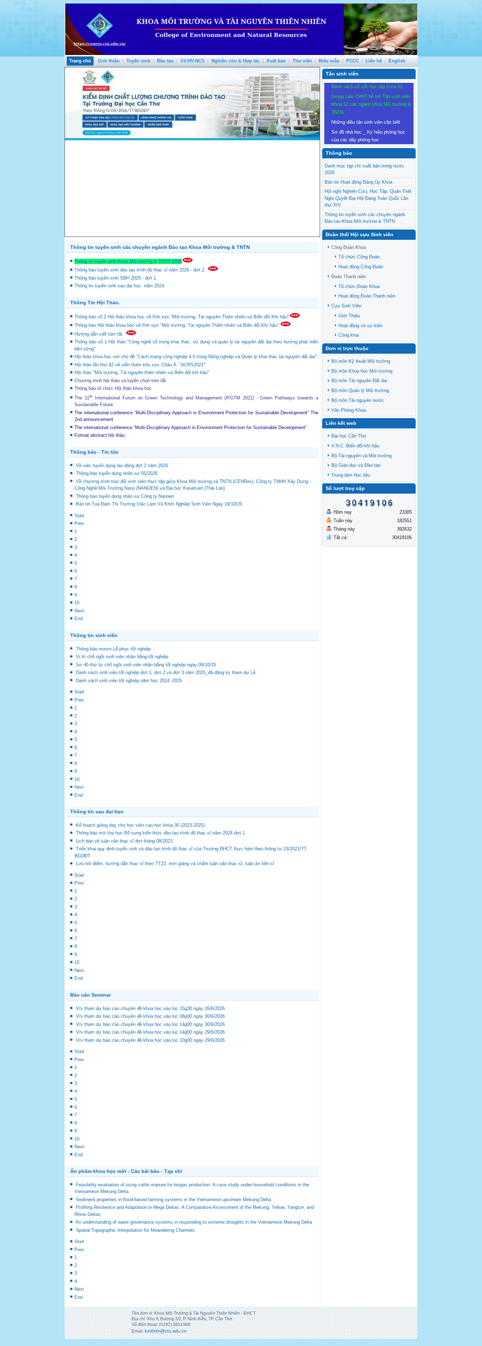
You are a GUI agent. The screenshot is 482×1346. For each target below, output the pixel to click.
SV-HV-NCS (192, 60)
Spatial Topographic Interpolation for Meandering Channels (135, 1230)
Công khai (348, 335)
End (78, 618)
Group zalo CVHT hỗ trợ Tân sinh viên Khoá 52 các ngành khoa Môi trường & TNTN (371, 104)
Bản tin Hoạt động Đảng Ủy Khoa (358, 182)
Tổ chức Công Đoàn (359, 256)
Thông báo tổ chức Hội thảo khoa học (113, 388)
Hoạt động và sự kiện (360, 325)
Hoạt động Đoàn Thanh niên (366, 296)
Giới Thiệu (349, 315)
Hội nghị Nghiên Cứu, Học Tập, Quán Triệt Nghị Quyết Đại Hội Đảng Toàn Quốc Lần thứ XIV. (368, 198)
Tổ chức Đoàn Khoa (359, 286)
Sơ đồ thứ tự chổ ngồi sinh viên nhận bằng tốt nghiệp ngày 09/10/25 (146, 664)
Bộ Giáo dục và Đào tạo (355, 465)
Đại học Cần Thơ (348, 436)
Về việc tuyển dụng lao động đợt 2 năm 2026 (122, 465)
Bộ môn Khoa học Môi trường (361, 371)
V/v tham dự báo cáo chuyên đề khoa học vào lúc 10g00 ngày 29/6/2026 (150, 1040)
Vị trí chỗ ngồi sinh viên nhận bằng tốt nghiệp (122, 656)
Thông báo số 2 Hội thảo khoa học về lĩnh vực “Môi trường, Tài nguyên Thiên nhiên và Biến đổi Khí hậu (180, 316)
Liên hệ (374, 60)
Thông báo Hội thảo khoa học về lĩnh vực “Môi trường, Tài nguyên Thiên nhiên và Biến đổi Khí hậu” (177, 325)
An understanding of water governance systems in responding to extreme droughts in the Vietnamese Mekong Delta (194, 1222)
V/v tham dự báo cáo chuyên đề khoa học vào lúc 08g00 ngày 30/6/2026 (150, 1016)
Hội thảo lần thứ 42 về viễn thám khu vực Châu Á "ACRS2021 (139, 364)
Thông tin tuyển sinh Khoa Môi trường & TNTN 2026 (128, 261)
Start (79, 515)
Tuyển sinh (138, 60)
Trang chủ (80, 60)
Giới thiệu (109, 60)
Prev (79, 523)
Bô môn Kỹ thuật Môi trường (360, 361)
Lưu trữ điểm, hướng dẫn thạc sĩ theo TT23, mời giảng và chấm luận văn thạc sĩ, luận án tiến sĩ (175, 863)
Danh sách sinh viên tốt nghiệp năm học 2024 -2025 (129, 680)
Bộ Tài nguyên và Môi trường (361, 455)
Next (79, 610)
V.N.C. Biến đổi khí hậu (355, 445)
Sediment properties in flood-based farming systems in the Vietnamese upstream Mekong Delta (173, 1199)
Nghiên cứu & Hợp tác (235, 60)
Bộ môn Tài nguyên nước (357, 400)
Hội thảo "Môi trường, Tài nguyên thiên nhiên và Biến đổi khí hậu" (141, 372)
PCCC (352, 60)
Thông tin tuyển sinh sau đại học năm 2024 (119, 285)
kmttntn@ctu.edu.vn (165, 1331)
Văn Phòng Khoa (348, 410)
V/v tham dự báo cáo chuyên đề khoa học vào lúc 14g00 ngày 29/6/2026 (150, 1032)
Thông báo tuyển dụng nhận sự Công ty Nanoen (125, 496)
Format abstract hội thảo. (100, 435)
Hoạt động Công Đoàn (360, 266)
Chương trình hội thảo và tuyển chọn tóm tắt (120, 380)
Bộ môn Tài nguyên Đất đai (359, 380)
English (396, 60)
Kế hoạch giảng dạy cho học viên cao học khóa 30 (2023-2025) (140, 825)
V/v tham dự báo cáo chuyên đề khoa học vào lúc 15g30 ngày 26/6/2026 (150, 1008)
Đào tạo (165, 60)
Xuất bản (276, 60)
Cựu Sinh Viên (346, 305)
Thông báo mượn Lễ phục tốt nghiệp (113, 648)
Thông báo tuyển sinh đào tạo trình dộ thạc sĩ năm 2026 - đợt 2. (140, 270)
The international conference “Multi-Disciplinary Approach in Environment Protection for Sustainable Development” (191, 412)
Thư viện (302, 60)
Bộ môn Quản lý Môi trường (360, 390)
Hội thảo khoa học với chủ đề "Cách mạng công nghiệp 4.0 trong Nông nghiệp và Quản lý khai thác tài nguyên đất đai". (196, 356)
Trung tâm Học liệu (350, 475)
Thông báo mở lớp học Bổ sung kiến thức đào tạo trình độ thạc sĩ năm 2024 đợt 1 (160, 833)
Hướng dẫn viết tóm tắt (99, 334)
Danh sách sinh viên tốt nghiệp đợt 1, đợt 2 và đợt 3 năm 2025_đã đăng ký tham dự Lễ (165, 672)
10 (76, 602)
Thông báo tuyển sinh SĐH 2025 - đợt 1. (116, 278)
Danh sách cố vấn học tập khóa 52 (367, 86)
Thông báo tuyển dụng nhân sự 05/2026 (116, 473)
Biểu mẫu (329, 60)
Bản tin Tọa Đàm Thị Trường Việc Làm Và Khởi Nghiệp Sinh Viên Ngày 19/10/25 (159, 504)
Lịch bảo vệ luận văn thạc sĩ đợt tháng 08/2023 (124, 841)
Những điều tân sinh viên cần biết (365, 122)
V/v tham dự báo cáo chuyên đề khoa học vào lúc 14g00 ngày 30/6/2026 (150, 1024)
